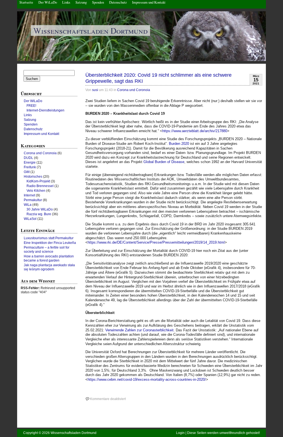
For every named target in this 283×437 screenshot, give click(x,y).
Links (28, 115)
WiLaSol (30, 218)
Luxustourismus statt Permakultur (49, 238)
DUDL (28, 157)
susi (95, 90)
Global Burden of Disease (163, 162)
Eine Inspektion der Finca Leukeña (50, 242)
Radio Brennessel (40, 186)
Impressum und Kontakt (41, 133)
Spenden (31, 124)
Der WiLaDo (33, 101)
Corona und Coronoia (133, 90)
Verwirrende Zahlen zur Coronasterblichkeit (139, 330)
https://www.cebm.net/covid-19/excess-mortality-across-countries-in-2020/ (147, 379)
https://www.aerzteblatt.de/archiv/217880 (194, 131)
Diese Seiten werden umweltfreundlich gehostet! (223, 433)
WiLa (28, 204)
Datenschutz (33, 129)
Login (180, 433)
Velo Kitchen (36, 190)
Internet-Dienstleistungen (45, 110)
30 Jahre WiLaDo (40, 209)
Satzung (30, 119)
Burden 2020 (179, 144)
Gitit (27, 172)
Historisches (33, 176)
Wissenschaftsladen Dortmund (90, 30)
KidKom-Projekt (38, 181)
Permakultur (33, 200)
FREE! (31, 105)
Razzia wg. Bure (39, 214)
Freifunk (30, 167)
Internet (29, 195)
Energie (30, 162)
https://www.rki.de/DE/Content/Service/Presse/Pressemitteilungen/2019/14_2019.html (156, 242)
